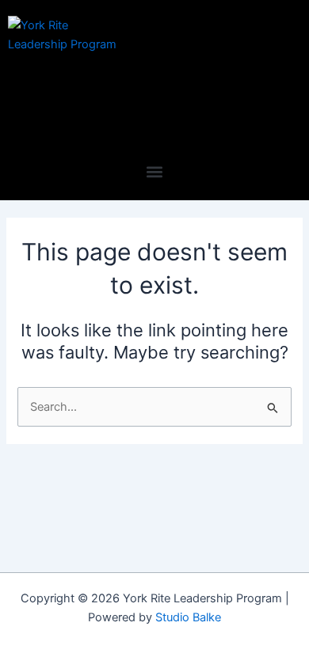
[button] (155, 171)
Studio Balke (188, 617)
